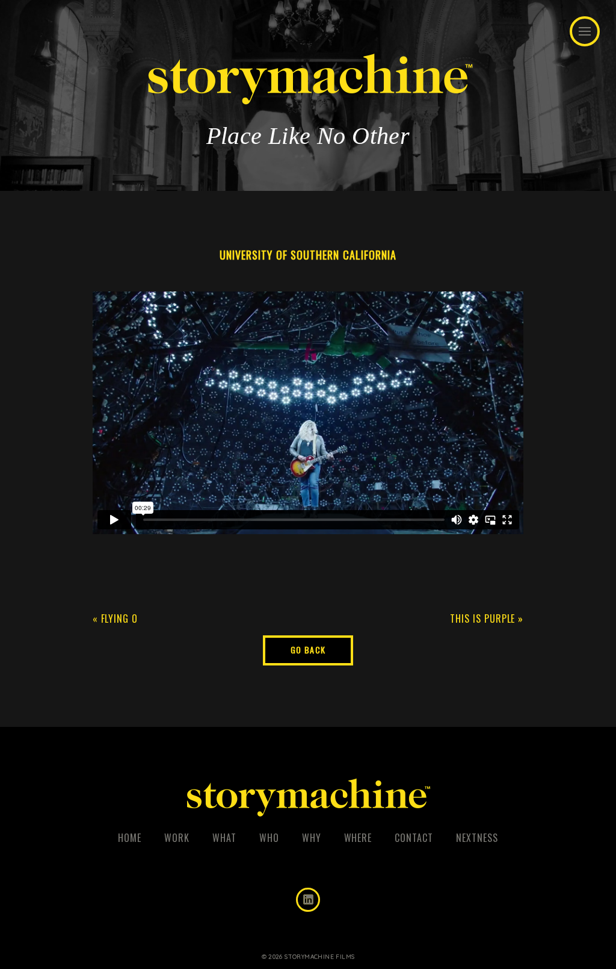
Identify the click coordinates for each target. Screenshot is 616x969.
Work (176, 837)
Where (358, 837)
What (224, 837)
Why (311, 837)
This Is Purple (482, 618)
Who (269, 837)
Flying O (119, 618)
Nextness (477, 837)
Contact (414, 837)
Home (129, 837)
